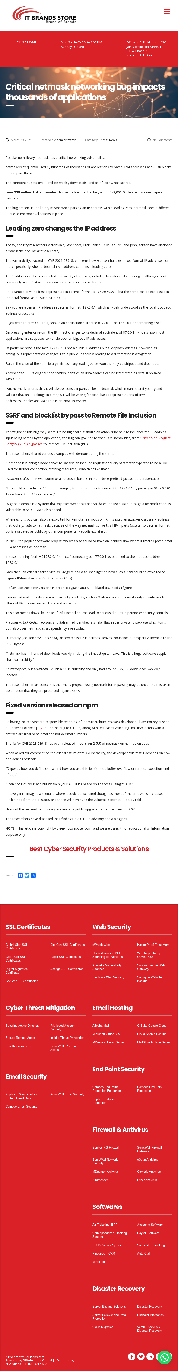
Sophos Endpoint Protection (103, 1101)
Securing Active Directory (23, 1025)
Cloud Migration (102, 1327)
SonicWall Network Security (105, 1161)
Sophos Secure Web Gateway (151, 967)
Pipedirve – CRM (103, 1253)
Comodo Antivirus (149, 1171)
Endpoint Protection (150, 1315)
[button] (165, 1357)
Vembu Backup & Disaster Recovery (149, 1328)
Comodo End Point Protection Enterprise (106, 1088)
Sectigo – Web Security (108, 977)
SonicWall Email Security (67, 1094)
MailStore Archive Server (154, 1042)
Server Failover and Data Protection (109, 1316)
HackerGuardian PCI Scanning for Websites (107, 955)
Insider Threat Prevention (67, 1037)
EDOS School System (107, 1245)
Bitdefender (100, 1180)
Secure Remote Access (21, 1037)
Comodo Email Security (21, 1106)
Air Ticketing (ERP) (105, 1224)
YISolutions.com (33, 1357)
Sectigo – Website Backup (149, 979)
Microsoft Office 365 (106, 1034)
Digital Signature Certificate (17, 970)
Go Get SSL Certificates (22, 981)
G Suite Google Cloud (151, 1025)
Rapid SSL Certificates (65, 957)
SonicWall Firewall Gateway (149, 1149)
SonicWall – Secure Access (63, 1048)
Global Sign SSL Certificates (17, 946)
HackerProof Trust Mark (153, 944)
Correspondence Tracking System (109, 1234)
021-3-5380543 (26, 42)
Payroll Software (148, 1233)
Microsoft (98, 1262)
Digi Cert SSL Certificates (67, 944)
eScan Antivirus (147, 1159)
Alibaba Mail (100, 1025)
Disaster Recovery (149, 1306)
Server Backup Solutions (109, 1306)
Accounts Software (150, 1224)
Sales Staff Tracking (151, 1245)
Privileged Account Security (62, 1027)
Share (10, 875)
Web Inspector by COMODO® (149, 955)
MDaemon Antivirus (105, 1171)
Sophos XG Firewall (105, 1147)
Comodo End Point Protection (149, 1088)
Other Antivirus (147, 1180)
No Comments (162, 140)
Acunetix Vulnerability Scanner (107, 967)
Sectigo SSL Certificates (66, 969)
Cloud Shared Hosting (151, 1034)
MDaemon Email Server (108, 1042)
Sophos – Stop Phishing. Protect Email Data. (22, 1096)
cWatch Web (101, 944)
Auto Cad (143, 1253)
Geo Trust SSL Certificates (16, 958)
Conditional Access (18, 1046)
